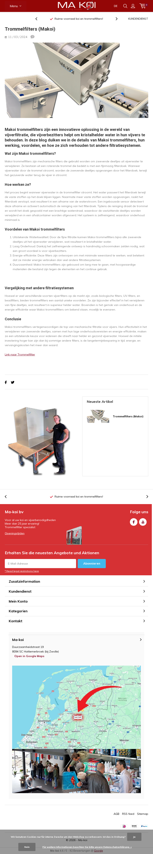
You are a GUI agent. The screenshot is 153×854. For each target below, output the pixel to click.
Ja (134, 836)
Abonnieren (91, 563)
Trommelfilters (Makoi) (128, 416)
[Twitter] (12, 382)
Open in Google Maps (29, 656)
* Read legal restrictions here (22, 571)
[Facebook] (6, 382)
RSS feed (128, 814)
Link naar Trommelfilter (20, 354)
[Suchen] (125, 6)
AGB (116, 814)
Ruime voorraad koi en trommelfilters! (79, 18)
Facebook (133, 522)
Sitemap (142, 814)
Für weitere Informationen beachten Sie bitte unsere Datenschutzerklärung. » (87, 846)
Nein (26, 846)
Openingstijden (15, 533)
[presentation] (38, 19)
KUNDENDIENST (138, 18)
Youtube (143, 522)
